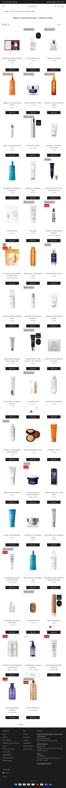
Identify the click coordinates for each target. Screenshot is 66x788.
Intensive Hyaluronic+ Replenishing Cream (33, 493)
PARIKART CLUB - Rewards (11, 743)
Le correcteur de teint (33, 401)
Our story (25, 734)
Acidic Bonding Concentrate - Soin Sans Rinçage (12, 579)
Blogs (4, 734)
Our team (25, 740)
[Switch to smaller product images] (6, 24)
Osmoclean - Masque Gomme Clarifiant (53, 317)
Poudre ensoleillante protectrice (33, 450)
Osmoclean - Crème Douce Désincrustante (54, 146)
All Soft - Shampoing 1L (33, 708)
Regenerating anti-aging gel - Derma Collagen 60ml (12, 360)
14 (40, 723)
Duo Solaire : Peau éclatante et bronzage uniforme (12, 274)
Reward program (51, 1)
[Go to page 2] (45, 723)
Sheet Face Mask (12, 231)
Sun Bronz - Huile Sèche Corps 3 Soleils (53, 104)
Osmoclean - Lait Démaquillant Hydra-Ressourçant (12, 451)
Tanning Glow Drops (33, 620)
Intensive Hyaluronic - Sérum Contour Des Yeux (54, 189)
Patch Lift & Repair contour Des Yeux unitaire (54, 360)
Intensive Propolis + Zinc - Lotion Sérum (54, 493)
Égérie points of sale (8, 757)
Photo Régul (33, 231)
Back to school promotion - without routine (23, 11)
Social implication (28, 746)
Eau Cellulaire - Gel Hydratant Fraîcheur (12, 402)
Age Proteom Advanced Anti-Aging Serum (33, 317)
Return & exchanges (8, 749)
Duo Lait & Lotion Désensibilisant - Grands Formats (12, 666)
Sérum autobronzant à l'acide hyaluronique (12, 621)
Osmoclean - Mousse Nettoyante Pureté (12, 317)
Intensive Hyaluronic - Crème (33, 103)
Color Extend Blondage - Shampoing (12, 709)
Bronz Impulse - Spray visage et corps (33, 274)
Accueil (6, 11)
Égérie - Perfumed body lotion (12, 492)
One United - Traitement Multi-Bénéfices (53, 232)
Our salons (26, 737)
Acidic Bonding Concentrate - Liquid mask (53, 666)
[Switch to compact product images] (8, 24)
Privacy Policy (7, 752)
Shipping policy (7, 755)
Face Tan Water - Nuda (33, 58)
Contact (5, 746)
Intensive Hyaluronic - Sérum (54, 273)
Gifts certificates (7, 740)
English (4, 776)
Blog (62, 1)
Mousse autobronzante (53, 620)
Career (58, 1)
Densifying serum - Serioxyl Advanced (33, 666)
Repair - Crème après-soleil (12, 535)
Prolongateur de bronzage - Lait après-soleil (12, 189)
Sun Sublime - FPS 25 (53, 450)
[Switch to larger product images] (3, 24)
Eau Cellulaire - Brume (33, 145)
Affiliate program (7, 760)
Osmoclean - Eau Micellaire (54, 401)
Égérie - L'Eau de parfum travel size (12, 146)
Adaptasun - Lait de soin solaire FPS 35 (12, 104)
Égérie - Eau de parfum (53, 58)
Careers (5, 737)
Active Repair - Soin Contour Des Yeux (53, 536)
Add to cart (12, 70)
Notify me (32, 675)
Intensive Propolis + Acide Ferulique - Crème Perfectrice (33, 360)
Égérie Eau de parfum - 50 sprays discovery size (12, 59)
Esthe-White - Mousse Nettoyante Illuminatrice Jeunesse (53, 579)
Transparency (27, 743)
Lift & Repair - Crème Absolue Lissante (32, 536)
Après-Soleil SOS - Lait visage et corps (33, 579)
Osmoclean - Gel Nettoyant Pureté (33, 189)
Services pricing (27, 749)
